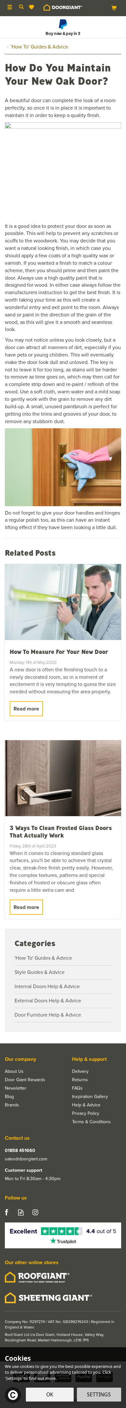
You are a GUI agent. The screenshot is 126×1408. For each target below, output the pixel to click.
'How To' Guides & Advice (43, 958)
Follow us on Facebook (6, 1212)
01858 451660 (20, 1150)
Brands (12, 1105)
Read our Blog (21, 1212)
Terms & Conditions (91, 1122)
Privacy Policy (85, 1113)
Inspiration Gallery (90, 1096)
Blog (9, 1096)
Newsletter (15, 1088)
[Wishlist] (33, 7)
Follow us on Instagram (35, 1212)
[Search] (21, 7)
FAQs (77, 1088)
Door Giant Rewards (25, 1080)
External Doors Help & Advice (48, 1000)
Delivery (80, 1071)
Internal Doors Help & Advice (47, 986)
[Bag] (114, 7)
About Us (14, 1071)
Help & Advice (86, 1105)
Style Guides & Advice (40, 972)
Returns (80, 1080)
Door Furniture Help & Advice (48, 1015)
